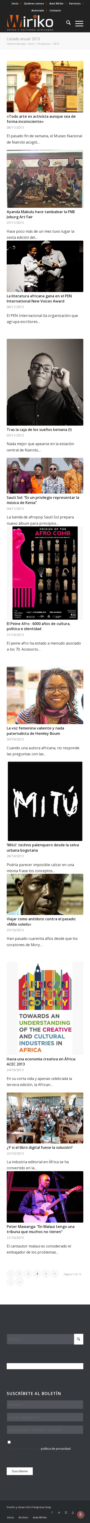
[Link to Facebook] (52, 1512)
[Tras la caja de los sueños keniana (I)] (45, 382)
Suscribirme (20, 1471)
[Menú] (77, 23)
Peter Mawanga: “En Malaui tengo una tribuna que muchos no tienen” (41, 1229)
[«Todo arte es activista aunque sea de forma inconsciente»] (45, 86)
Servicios (75, 3)
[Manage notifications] (80, 1514)
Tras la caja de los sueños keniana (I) (39, 429)
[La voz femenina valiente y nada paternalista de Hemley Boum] (45, 695)
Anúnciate (37, 10)
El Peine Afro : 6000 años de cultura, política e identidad (38, 626)
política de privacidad (56, 1448)
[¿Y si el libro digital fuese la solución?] (45, 1118)
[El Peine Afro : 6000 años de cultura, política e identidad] (45, 573)
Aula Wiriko (56, 3)
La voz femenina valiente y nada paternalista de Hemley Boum (35, 731)
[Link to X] (59, 1512)
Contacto (55, 10)
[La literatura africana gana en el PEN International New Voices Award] (45, 266)
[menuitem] (15, 3)
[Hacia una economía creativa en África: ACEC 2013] (45, 1008)
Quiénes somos (34, 3)
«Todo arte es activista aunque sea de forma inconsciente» (41, 119)
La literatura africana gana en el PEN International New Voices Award (39, 298)
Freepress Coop (41, 1507)
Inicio (15, 3)
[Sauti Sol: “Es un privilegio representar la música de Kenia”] (45, 476)
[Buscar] (66, 23)
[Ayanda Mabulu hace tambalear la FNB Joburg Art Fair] (45, 179)
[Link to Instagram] (66, 1512)
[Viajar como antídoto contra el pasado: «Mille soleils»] (45, 894)
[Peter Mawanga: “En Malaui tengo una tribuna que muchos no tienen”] (45, 1197)
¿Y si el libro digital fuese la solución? (40, 1147)
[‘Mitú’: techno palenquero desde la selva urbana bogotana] (45, 801)
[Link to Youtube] (72, 1512)
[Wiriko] (37, 23)
